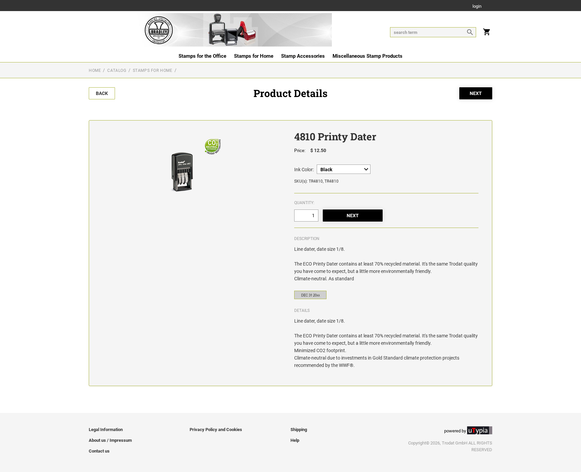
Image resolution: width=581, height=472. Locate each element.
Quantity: (304, 202)
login (476, 6)
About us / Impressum (110, 440)
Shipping (298, 429)
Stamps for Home (253, 56)
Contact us (99, 451)
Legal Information (106, 429)
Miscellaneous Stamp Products (367, 56)
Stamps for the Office (202, 56)
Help (294, 440)
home (95, 70)
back (102, 93)
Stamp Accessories (303, 56)
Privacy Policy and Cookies (216, 429)
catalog (116, 70)
